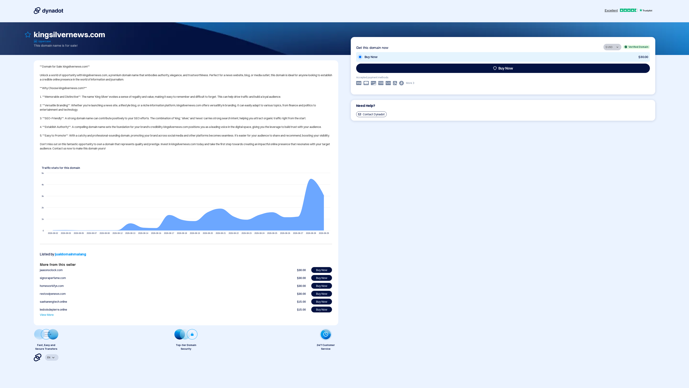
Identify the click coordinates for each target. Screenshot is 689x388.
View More (47, 315)
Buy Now (505, 68)
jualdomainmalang (70, 254)
